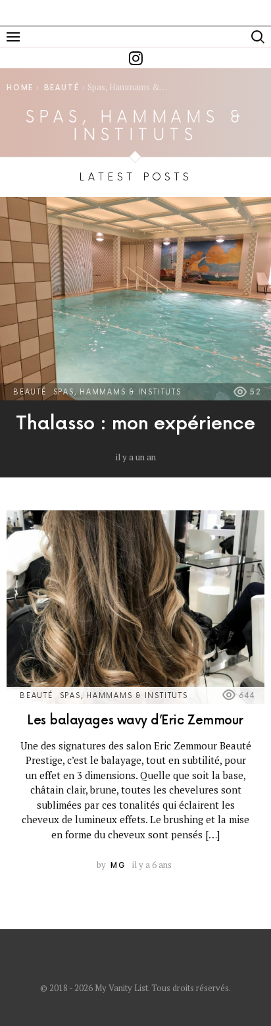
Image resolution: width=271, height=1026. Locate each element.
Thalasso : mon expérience (135, 424)
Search (257, 36)
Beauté (30, 392)
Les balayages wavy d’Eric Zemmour (135, 720)
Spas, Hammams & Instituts (117, 392)
